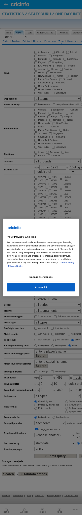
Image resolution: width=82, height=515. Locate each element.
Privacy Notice (15, 266)
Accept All (41, 287)
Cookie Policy (67, 263)
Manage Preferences (41, 277)
